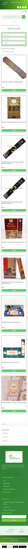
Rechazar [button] (15, 546)
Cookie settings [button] (23, 546)
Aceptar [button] (4, 546)
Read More (9, 546)
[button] (14, 22)
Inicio (2, 25)
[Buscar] (23, 17)
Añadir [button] (14, 90)
